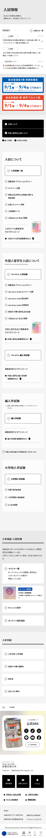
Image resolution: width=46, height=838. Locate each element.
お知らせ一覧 (38, 30)
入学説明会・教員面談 (16, 497)
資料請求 (9, 783)
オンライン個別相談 (16, 620)
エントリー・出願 (14, 188)
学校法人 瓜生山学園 (13, 794)
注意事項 (18, 305)
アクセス (37, 784)
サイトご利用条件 (12, 799)
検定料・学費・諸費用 (16, 666)
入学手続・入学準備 (15, 654)
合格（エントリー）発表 (16, 204)
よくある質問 (12, 504)
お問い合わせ (23, 783)
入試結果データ (14, 211)
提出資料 (18, 298)
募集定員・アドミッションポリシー (20, 181)
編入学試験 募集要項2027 (17, 438)
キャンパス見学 (14, 607)
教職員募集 (32, 799)
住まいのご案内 (14, 691)
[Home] (3, 707)
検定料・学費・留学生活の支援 (19, 311)
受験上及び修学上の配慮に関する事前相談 (20, 196)
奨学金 (10, 679)
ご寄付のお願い (33, 794)
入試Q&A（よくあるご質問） (18, 218)
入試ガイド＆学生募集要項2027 (19, 238)
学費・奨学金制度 (14, 489)
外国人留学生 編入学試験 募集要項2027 (17, 377)
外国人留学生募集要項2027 (18, 339)
